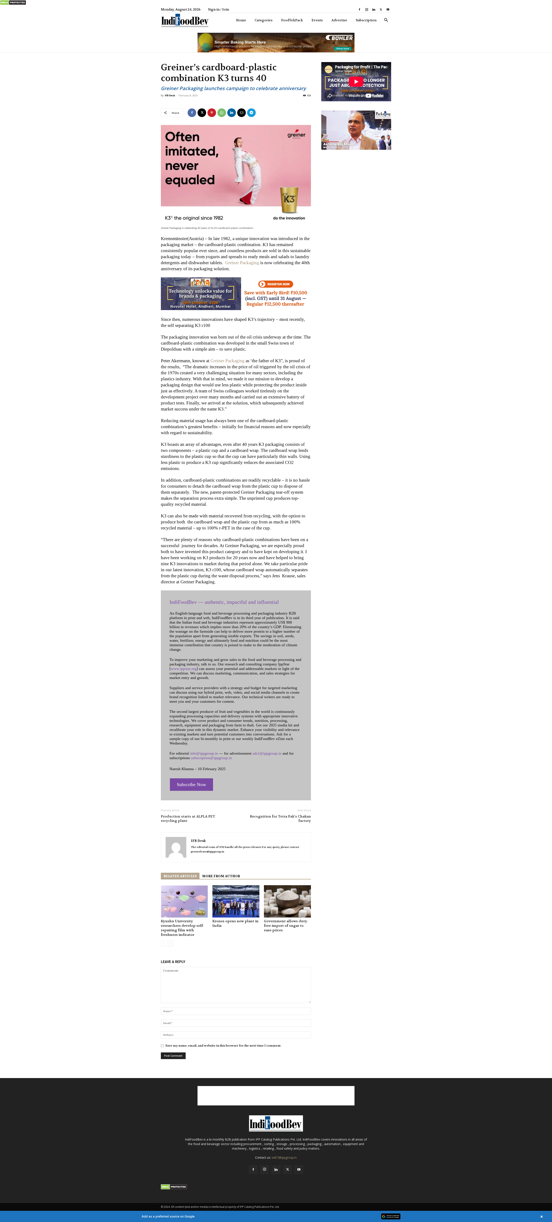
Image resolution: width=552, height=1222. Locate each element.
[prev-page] (163, 943)
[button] (386, 21)
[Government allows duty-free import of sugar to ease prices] (287, 901)
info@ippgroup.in (204, 753)
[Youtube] (388, 9)
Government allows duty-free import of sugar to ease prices (286, 925)
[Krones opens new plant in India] (235, 901)
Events (317, 20)
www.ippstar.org (184, 668)
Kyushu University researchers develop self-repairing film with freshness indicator (182, 928)
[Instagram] (366, 9)
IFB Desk (170, 95)
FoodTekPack (292, 20)
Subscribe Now (191, 784)
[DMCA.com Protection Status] (13, 4)
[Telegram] (251, 112)
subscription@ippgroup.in (211, 758)
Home (241, 20)
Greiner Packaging (242, 262)
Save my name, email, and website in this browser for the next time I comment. (223, 1045)
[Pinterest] (211, 112)
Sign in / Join (218, 9)
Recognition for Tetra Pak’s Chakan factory (280, 818)
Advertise (339, 20)
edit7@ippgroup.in (284, 1157)
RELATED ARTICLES (180, 876)
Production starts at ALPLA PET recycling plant (188, 818)
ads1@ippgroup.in (266, 753)
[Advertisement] (276, 1095)
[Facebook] (359, 9)
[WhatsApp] (221, 112)
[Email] (241, 112)
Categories (264, 20)
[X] (381, 9)
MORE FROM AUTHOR (221, 876)
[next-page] (170, 943)
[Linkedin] (373, 9)
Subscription (366, 20)
